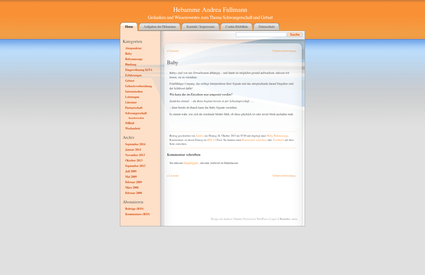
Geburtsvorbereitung (138, 86)
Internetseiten (134, 91)
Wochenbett (132, 128)
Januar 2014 (133, 149)
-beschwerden (136, 118)
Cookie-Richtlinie (236, 26)
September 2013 (135, 165)
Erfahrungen (133, 75)
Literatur (131, 102)
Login (273, 219)
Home (129, 26)
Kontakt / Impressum (200, 26)
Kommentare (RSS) (137, 214)
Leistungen (132, 97)
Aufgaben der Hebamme (160, 26)
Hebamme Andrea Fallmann (210, 9)
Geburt (129, 80)
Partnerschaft (133, 107)
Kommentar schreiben (254, 140)
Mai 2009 (131, 176)
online (288, 219)
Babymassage (133, 59)
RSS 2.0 (211, 140)
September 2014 (135, 144)
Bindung (130, 64)
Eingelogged (190, 163)
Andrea (200, 135)
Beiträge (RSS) (134, 208)
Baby (128, 53)
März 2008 (131, 187)
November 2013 (135, 155)
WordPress (262, 219)
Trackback (278, 140)
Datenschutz (266, 26)
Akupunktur (133, 48)
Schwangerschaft (136, 113)
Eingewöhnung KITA (138, 69)
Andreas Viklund (232, 219)
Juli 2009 (131, 171)
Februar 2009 (133, 182)
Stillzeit (129, 123)
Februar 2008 (133, 193)
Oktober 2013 (133, 160)
